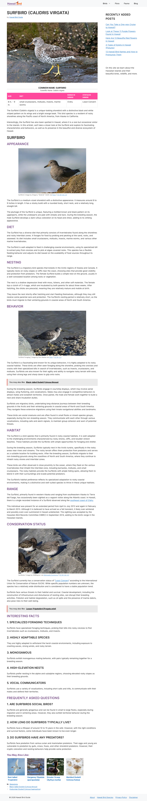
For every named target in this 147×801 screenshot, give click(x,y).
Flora (117, 3)
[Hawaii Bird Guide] (14, 3)
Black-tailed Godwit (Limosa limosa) (23, 787)
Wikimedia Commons (51, 575)
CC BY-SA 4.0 (64, 575)
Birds (105, 3)
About (92, 797)
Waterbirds (14, 784)
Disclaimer (133, 797)
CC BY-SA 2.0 (62, 195)
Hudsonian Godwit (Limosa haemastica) (25, 789)
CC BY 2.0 (57, 357)
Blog (136, 3)
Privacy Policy (121, 797)
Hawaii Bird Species (105, 797)
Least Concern (62, 580)
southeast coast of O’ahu (81, 500)
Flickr (54, 195)
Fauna (126, 3)
